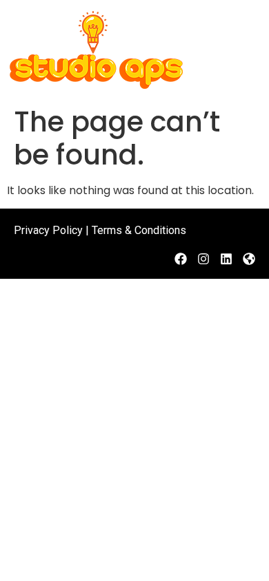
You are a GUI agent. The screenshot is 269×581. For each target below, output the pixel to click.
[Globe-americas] (249, 259)
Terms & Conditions (139, 230)
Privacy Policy (48, 230)
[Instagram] (203, 259)
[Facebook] (181, 259)
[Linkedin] (226, 259)
